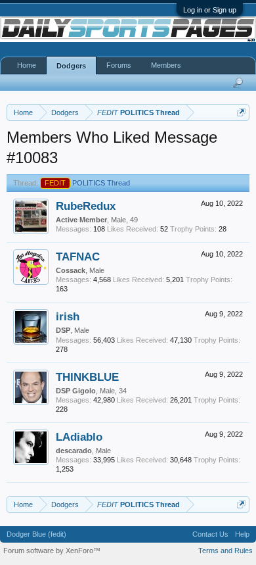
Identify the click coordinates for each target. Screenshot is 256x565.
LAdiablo (79, 436)
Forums (118, 65)
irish (67, 316)
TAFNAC (78, 256)
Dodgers (71, 66)
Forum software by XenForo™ (51, 550)
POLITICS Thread (87, 183)
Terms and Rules (225, 550)
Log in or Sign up (209, 10)
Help (242, 534)
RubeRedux (86, 205)
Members (166, 65)
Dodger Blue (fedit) (36, 534)
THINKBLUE (87, 376)
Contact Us (210, 534)
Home (26, 65)
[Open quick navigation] (241, 112)
